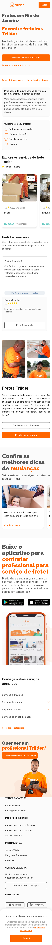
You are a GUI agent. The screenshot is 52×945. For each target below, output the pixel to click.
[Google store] (37, 905)
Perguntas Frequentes (16, 855)
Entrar (44, 5)
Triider (5, 80)
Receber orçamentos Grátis (26, 57)
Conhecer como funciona (26, 425)
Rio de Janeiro (17, 80)
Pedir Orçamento (24, 325)
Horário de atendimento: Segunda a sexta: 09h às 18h (19, 876)
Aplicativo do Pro (13, 835)
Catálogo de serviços (15, 810)
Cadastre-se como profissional (20, 755)
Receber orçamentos (26, 435)
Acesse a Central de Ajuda (26, 885)
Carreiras (9, 860)
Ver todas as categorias (13, 728)
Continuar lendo (12, 525)
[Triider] (17, 4)
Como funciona (12, 805)
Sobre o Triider (12, 850)
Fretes (45, 80)
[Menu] (4, 5)
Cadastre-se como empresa (18, 830)
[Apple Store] (15, 905)
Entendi (26, 938)
